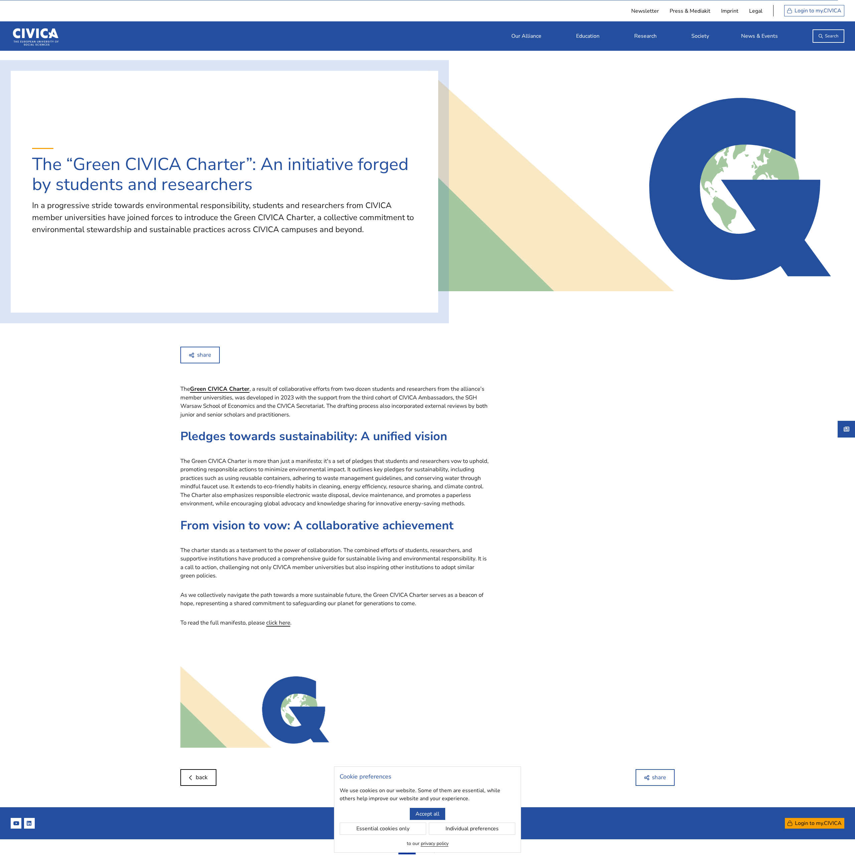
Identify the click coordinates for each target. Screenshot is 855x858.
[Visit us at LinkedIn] (29, 823)
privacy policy (435, 843)
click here (278, 623)
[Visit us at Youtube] (16, 823)
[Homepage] (36, 36)
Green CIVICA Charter (219, 389)
